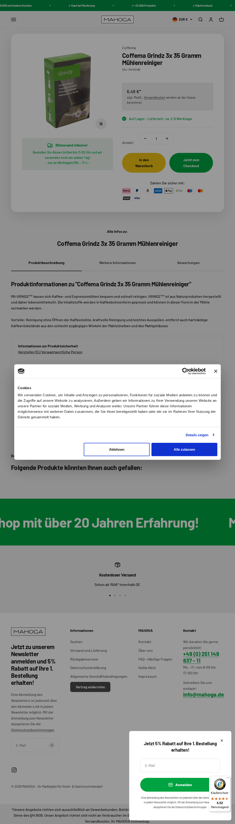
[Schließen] (222, 740)
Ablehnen (116, 449)
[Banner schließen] (215, 371)
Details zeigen (197, 435)
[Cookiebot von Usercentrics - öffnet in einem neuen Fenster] (185, 371)
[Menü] (227, 779)
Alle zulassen (184, 449)
